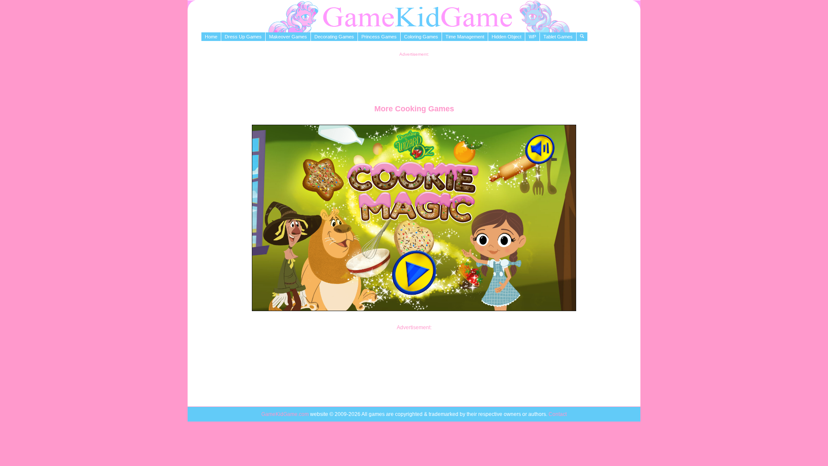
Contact (558, 414)
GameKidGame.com (285, 414)
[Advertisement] (414, 76)
